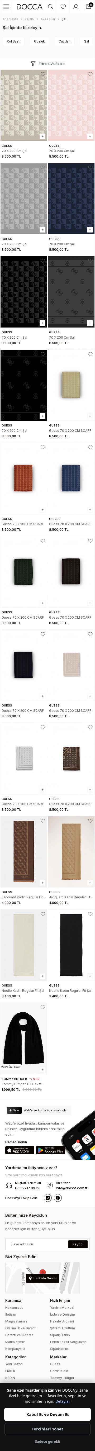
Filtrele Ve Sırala (52, 63)
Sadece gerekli (47, 1441)
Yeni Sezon (14, 1364)
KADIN (10, 1378)
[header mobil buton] (30, 6)
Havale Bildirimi (62, 1321)
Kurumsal (13, 1300)
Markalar (58, 1357)
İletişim (10, 1314)
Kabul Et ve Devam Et (47, 1414)
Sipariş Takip (60, 1335)
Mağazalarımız (16, 1321)
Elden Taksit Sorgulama (68, 1342)
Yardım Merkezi (62, 1308)
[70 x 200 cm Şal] (24, 105)
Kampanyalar (15, 1349)
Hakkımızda (14, 1308)
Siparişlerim (59, 1349)
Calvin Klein (59, 1371)
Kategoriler (15, 1357)
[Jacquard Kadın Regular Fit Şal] (24, 852)
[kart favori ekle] (43, 74)
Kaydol (78, 1244)
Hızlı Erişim (60, 1300)
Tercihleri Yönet (47, 1428)
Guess (55, 1364)
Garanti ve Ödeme (19, 1335)
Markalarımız (15, 1342)
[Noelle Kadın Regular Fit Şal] (24, 945)
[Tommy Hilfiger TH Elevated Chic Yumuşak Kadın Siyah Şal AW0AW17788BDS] (24, 1038)
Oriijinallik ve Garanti (20, 1328)
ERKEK (10, 1371)
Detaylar (62, 1401)
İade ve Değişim (62, 1314)
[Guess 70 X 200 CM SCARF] (71, 385)
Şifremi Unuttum (62, 1328)
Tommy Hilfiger (62, 1378)
